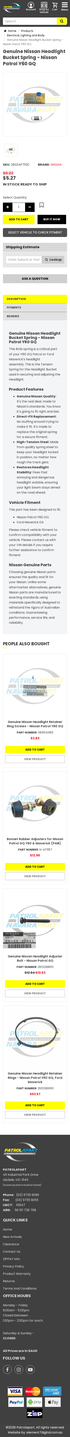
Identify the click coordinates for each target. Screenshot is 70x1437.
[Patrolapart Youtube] (30, 1369)
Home (11, 31)
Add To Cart (18, 219)
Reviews (13, 316)
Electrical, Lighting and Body (26, 35)
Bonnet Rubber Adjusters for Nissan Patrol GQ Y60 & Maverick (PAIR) (35, 841)
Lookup (55, 259)
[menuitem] (55, 7)
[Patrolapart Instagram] (18, 1369)
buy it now (51, 219)
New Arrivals (12, 1237)
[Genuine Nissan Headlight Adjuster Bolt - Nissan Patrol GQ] (35, 920)
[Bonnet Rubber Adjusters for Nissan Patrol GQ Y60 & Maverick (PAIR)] (35, 803)
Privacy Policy (13, 1266)
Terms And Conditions (20, 1288)
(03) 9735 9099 (27, 1195)
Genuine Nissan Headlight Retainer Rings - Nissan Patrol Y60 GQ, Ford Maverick (35, 1077)
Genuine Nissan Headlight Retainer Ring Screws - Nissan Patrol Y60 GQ (35, 724)
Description (16, 299)
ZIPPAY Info (11, 1259)
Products (27, 31)
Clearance (11, 1244)
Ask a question (35, 278)
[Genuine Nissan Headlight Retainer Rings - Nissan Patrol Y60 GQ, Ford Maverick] (35, 1037)
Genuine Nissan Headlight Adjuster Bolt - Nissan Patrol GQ (35, 958)
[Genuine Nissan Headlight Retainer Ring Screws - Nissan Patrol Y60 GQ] (35, 686)
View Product (35, 759)
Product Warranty (17, 1274)
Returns (9, 1281)
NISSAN (56, 164)
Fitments (14, 307)
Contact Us (11, 1251)
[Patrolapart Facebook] (7, 1369)
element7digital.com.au (44, 1432)
